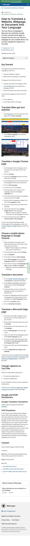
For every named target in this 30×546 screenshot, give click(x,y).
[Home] (2, 8)
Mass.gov (11, 86)
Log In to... (7, 49)
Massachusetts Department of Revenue (14, 8)
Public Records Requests (9, 524)
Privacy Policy (5, 520)
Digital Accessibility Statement (10, 516)
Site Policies (15, 520)
